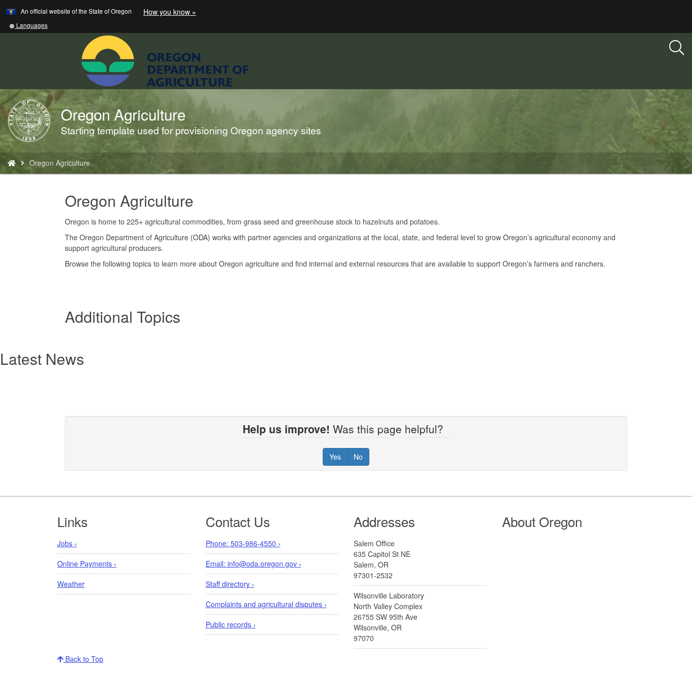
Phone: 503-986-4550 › (243, 543)
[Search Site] (255, 60)
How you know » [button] (169, 12)
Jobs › (67, 543)
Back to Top (83, 659)
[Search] (677, 48)
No (358, 457)
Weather (71, 584)
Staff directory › (230, 584)
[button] (28, 25)
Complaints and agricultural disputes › (266, 604)
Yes (335, 457)
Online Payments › (87, 563)
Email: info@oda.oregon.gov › (253, 563)
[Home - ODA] (12, 163)
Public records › (231, 624)
